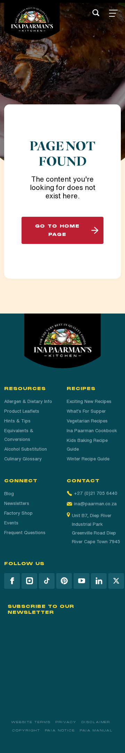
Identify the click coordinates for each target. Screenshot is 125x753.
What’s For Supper (86, 411)
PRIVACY (66, 722)
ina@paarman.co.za (95, 503)
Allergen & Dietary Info (28, 401)
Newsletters (16, 503)
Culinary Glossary (23, 459)
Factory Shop (18, 513)
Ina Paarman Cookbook (92, 430)
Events (11, 523)
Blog (9, 493)
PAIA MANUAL (96, 730)
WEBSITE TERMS (31, 722)
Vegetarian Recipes (87, 421)
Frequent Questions (24, 532)
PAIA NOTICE (60, 730)
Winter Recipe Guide (88, 459)
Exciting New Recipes (89, 401)
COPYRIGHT (26, 730)
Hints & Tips (17, 421)
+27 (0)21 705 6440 (95, 493)
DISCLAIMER (96, 722)
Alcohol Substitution (25, 449)
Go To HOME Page (57, 230)
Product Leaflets (21, 411)
